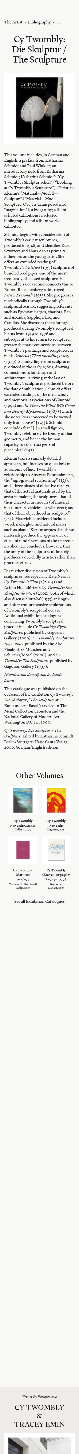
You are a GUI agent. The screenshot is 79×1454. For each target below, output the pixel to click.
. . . (58, 22)
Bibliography (39, 22)
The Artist (13, 22)
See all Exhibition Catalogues (39, 901)
